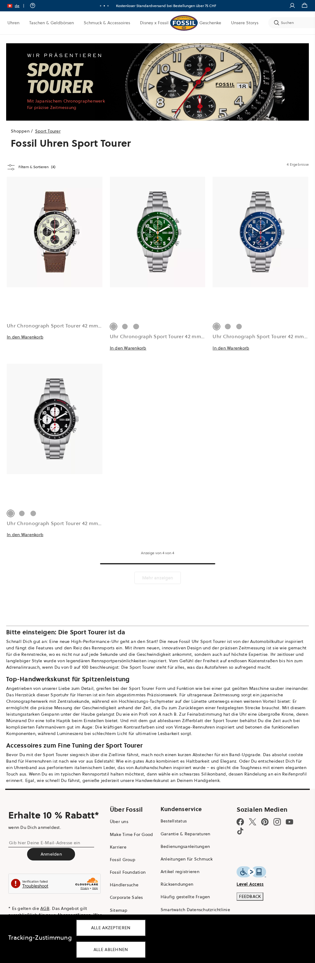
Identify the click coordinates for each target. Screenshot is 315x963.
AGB (45, 908)
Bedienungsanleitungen (185, 846)
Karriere (118, 847)
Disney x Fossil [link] (154, 23)
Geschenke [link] (210, 23)
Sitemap (119, 910)
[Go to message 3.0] (108, 5)
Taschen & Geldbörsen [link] (51, 23)
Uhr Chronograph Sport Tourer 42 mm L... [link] (56, 325)
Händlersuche (124, 885)
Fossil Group (122, 860)
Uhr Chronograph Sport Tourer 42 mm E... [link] (159, 336)
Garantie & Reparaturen (185, 834)
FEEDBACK (250, 896)
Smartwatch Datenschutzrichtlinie (195, 910)
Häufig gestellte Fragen (185, 897)
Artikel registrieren (180, 871)
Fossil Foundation (128, 872)
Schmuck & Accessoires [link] (107, 23)
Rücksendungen (177, 884)
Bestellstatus (174, 821)
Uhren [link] (13, 23)
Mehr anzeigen (157, 578)
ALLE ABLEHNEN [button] (111, 949)
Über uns (119, 821)
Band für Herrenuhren (28, 761)
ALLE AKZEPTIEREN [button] (111, 928)
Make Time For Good (131, 834)
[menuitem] (13, 22)
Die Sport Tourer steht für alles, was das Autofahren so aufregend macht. (196, 667)
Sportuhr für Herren (70, 695)
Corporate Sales (126, 897)
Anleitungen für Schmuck (187, 859)
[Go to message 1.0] (100, 5)
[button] (17, 5)
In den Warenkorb (25, 337)
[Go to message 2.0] (104, 5)
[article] (54, 270)
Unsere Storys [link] (244, 23)
